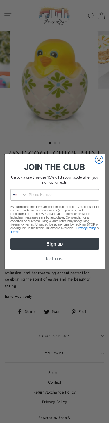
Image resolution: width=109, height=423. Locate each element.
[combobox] (18, 194)
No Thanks (54, 258)
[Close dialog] (99, 159)
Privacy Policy (86, 228)
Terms (14, 231)
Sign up (55, 243)
